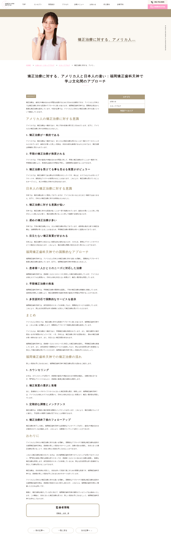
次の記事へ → (86, 530)
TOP (24, 4)
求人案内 (106, 4)
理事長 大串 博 (62, 513)
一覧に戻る (62, 530)
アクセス (65, 4)
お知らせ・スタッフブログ (44, 65)
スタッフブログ (64, 65)
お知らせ (93, 4)
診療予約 (120, 4)
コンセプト (38, 4)
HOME (28, 65)
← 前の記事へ (38, 530)
